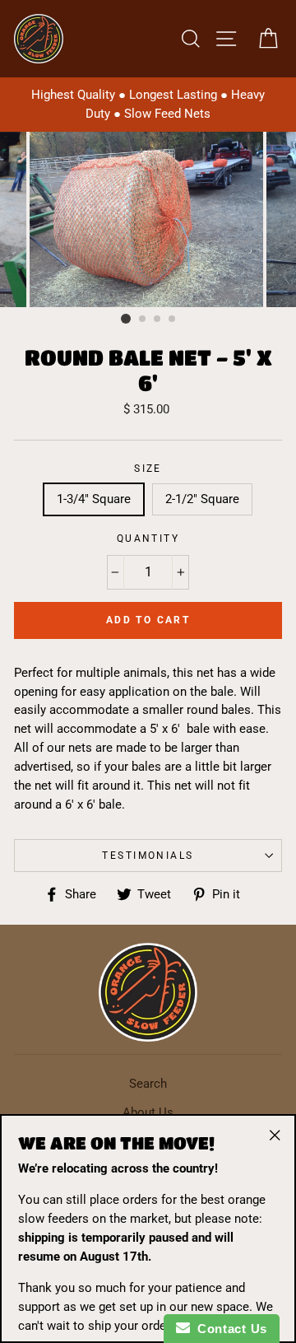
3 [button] (158, 319)
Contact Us (228, 1329)
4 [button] (173, 319)
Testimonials (147, 855)
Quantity (148, 538)
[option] (148, 105)
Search (148, 1083)
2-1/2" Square (202, 499)
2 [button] (143, 319)
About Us (148, 1112)
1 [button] (126, 319)
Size (148, 468)
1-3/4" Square (94, 499)
